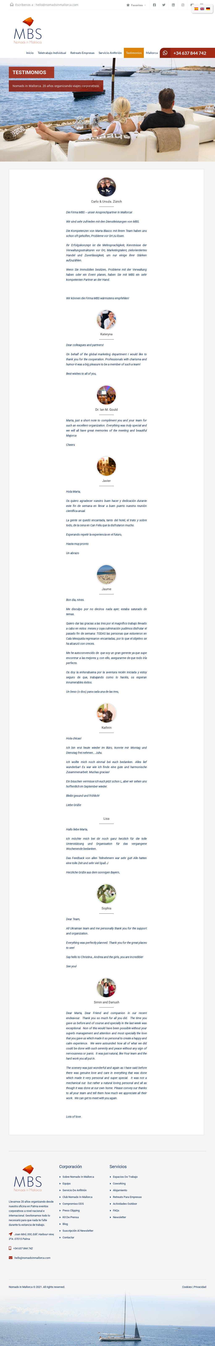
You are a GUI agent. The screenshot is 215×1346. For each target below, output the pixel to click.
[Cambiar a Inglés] (202, 8)
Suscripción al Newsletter (78, 1230)
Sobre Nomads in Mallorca (78, 1176)
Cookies (187, 1287)
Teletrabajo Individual (52, 53)
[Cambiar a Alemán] (208, 8)
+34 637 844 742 (189, 53)
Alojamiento (120, 1190)
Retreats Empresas (82, 53)
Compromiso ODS (73, 1203)
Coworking (119, 1183)
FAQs (116, 1210)
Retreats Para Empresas (127, 1197)
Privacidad (200, 1287)
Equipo (67, 1183)
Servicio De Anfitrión (75, 1190)
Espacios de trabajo (125, 1176)
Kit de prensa (71, 1217)
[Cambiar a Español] (196, 8)
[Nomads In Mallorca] (28, 37)
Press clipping (71, 1210)
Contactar (68, 1237)
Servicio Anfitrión (110, 53)
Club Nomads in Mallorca (77, 1197)
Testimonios (134, 53)
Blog (65, 1224)
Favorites (137, 5)
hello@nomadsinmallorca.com (57, 5)
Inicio (30, 53)
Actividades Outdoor (125, 1203)
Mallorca (152, 53)
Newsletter (119, 1217)
